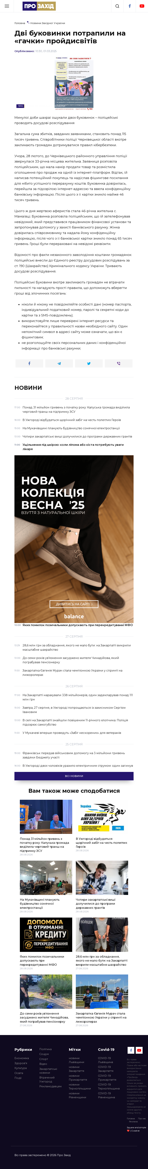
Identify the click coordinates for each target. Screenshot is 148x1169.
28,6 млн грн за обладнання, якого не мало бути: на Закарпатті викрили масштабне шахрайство (101, 960)
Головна (131, 1118)
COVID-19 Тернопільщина (109, 1086)
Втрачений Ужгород (47, 1079)
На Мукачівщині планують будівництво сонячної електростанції (40, 903)
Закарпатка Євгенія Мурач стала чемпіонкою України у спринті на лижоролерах (101, 1017)
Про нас (142, 1118)
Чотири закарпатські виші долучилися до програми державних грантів (95, 903)
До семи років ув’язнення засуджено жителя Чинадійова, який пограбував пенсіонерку (44, 1017)
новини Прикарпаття (78, 1077)
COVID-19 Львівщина (105, 1060)
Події (17, 1078)
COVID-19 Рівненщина (106, 1095)
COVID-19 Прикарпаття (107, 1077)
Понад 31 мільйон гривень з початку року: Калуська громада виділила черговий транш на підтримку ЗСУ (44, 844)
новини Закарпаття (76, 1069)
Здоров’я (20, 1063)
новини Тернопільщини (80, 1086)
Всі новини (74, 776)
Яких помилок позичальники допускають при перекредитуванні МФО (42, 960)
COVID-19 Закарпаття (105, 1069)
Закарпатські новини (48, 1071)
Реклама (133, 1121)
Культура (20, 1068)
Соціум (44, 1054)
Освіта (18, 1073)
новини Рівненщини (77, 1095)
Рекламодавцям (50, 1086)
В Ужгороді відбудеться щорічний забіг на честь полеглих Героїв (101, 842)
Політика (45, 1049)
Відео (43, 1064)
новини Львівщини (76, 1060)
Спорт (43, 1059)
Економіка (21, 1058)
